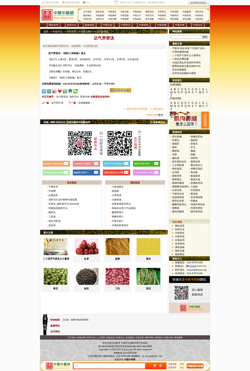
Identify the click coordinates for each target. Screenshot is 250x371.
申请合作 (120, 337)
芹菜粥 (52, 191)
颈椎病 (175, 208)
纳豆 (86, 288)
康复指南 (180, 247)
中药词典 (174, 12)
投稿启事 (81, 337)
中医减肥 (125, 19)
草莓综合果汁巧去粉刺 (124, 208)
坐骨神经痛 (197, 197)
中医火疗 (137, 15)
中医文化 (199, 12)
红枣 (86, 258)
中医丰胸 (112, 19)
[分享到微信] (75, 91)
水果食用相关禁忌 (121, 203)
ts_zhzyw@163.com (152, 356)
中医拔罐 (100, 15)
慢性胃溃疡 (197, 211)
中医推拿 (162, 15)
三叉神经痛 (178, 165)
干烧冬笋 (53, 186)
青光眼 (194, 172)
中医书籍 (125, 12)
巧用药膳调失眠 (180, 51)
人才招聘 (101, 337)
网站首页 (53, 25)
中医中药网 (152, 115)
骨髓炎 (194, 200)
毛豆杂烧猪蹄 (179, 69)
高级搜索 (178, 337)
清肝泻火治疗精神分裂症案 (62, 199)
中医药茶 (174, 15)
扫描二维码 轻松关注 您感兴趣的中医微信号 (67, 122)
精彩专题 (180, 250)
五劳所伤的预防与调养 (184, 73)
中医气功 (149, 15)
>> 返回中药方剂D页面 (135, 109)
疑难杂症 (89, 25)
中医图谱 (187, 12)
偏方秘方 (87, 15)
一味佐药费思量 (180, 59)
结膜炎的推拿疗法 (58, 208)
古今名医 (87, 12)
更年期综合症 (179, 161)
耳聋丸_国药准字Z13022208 (63, 203)
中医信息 (107, 25)
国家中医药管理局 (79, 320)
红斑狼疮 (195, 190)
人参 (60, 59)
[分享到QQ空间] (49, 91)
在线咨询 (180, 240)
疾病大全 (71, 25)
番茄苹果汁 (118, 212)
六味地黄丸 (118, 186)
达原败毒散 (84, 102)
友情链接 (130, 337)
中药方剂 (71, 31)
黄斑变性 (177, 175)
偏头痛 (175, 158)
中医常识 (125, 25)
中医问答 (180, 25)
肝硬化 (175, 140)
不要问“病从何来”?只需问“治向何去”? (192, 48)
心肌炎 (194, 186)
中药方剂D (86, 31)
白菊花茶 (53, 195)
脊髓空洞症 (197, 168)
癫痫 (193, 150)
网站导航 (149, 337)
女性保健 (187, 19)
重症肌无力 (197, 165)
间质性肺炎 (197, 208)
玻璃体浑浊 (197, 183)
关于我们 (72, 337)
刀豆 (117, 288)
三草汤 (52, 216)
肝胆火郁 (85, 96)
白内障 (175, 172)
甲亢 (193, 147)
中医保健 (161, 25)
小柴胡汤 (116, 199)
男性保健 (174, 19)
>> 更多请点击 (157, 122)
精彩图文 (180, 254)
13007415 (201, 266)
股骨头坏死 (178, 200)
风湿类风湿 (178, 197)
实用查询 (180, 243)
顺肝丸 (52, 212)
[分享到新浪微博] (54, 91)
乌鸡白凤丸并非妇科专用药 (186, 62)
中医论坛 (198, 25)
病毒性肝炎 (197, 136)
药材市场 (100, 12)
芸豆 (148, 288)
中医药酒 (187, 15)
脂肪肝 (194, 140)
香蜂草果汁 (118, 216)
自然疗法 (100, 19)
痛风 (174, 147)
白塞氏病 (177, 190)
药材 (182, 364)
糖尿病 (175, 150)
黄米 (148, 258)
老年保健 (149, 19)
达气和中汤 (57, 102)
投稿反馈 (110, 337)
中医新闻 (137, 12)
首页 (46, 31)
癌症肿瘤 (177, 136)
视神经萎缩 (178, 183)
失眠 (174, 154)
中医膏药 (112, 15)
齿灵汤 (52, 225)
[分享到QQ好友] (70, 91)
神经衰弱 (177, 168)
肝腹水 (194, 143)
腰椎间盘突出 (179, 204)
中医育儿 (162, 19)
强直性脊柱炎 (198, 204)
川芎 (106, 59)
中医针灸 (87, 19)
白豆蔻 (131, 59)
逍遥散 (115, 191)
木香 (119, 59)
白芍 (95, 59)
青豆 (55, 288)
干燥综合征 (178, 193)
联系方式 (91, 337)
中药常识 (162, 12)
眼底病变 (195, 175)
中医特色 (143, 25)
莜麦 (117, 258)
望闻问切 (149, 12)
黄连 (71, 59)
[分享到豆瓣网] (65, 91)
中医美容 (137, 19)
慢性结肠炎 (178, 211)
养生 (182, 367)
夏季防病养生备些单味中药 (186, 66)
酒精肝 (175, 143)
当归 (82, 59)
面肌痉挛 (195, 161)
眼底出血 (195, 179)
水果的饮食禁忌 (120, 225)
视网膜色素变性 (180, 186)
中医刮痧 (125, 15)
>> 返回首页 (156, 109)
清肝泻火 (74, 96)
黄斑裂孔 (177, 179)
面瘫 (193, 154)
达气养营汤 (62, 96)
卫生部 (65, 320)
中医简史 (112, 12)
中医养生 (199, 19)
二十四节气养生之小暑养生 (57, 258)
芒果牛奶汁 (118, 221)
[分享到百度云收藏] (60, 91)
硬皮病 (194, 193)
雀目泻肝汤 (54, 221)
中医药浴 (199, 15)
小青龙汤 (116, 195)
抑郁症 (194, 158)
